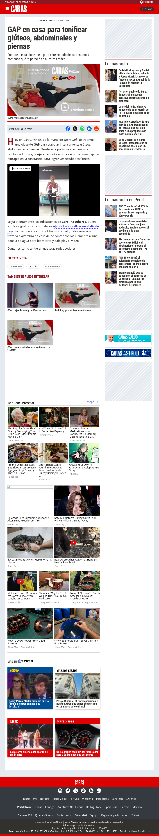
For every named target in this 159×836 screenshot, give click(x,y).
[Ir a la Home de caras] (19, 11)
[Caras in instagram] (60, 790)
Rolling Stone (94, 807)
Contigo (49, 807)
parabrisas (77, 722)
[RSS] (91, 790)
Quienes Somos (44, 815)
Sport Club (33, 266)
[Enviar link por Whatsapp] (82, 128)
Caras (38, 807)
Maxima (137, 807)
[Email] (96, 128)
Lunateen (117, 799)
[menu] (7, 9)
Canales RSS (25, 815)
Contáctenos (64, 815)
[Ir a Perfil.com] (147, 2)
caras (30, 722)
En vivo (148, 9)
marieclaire (77, 671)
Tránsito (136, 815)
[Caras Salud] (128, 341)
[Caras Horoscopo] (128, 356)
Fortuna (74, 799)
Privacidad (81, 815)
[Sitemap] (99, 790)
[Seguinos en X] (75, 790)
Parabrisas (102, 799)
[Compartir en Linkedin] (89, 128)
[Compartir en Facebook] (68, 128)
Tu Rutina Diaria (52, 266)
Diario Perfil (30, 799)
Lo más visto (116, 63)
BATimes (131, 799)
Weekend (87, 799)
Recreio (125, 807)
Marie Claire (60, 799)
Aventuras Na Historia (70, 807)
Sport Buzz (111, 807)
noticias (30, 671)
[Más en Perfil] (26, 661)
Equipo (94, 815)
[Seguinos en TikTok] (83, 790)
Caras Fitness (16, 266)
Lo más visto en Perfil (124, 199)
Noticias (45, 799)
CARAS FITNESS (46, 20)
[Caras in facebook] (68, 790)
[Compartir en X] (75, 128)
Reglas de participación (114, 815)
